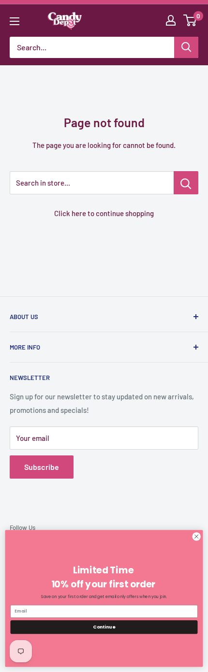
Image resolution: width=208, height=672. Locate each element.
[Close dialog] (196, 536)
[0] (190, 20)
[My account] (171, 20)
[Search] (186, 47)
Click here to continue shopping (104, 213)
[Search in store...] (186, 182)
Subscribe (41, 466)
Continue (104, 627)
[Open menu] (14, 21)
